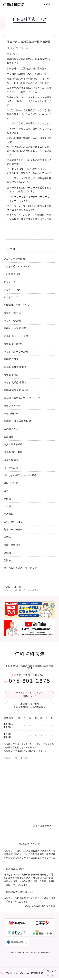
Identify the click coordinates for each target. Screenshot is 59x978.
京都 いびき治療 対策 (15, 328)
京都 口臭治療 (11, 374)
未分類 (7, 498)
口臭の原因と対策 (13, 452)
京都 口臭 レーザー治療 (16, 336)
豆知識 (7, 552)
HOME (7, 587)
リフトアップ (11, 297)
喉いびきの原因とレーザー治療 (20, 475)
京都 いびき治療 (12, 320)
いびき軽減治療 (12, 274)
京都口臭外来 (11, 413)
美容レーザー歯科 (13, 529)
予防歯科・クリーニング (17, 305)
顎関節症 (8, 560)
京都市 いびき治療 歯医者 (17, 421)
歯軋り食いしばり (13, 521)
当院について (11, 483)
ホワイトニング (12, 289)
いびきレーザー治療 (14, 258)
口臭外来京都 (11, 467)
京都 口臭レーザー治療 (16, 351)
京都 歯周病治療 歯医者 (16, 390)
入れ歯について (12, 429)
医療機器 (8, 436)
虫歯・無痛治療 (12, 545)
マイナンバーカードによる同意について (29, 695)
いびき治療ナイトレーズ (17, 266)
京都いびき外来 (12, 405)
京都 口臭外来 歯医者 (15, 367)
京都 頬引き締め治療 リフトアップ (22, 398)
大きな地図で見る (42, 826)
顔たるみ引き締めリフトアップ (20, 568)
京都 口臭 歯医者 (13, 343)
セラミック (9, 282)
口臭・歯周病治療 (13, 444)
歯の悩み (8, 514)
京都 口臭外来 (11, 359)
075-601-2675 (29, 681)
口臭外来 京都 (11, 460)
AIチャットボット (53, 973)
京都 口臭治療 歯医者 (15, 382)
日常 (6, 490)
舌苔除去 (8, 537)
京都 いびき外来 (12, 313)
